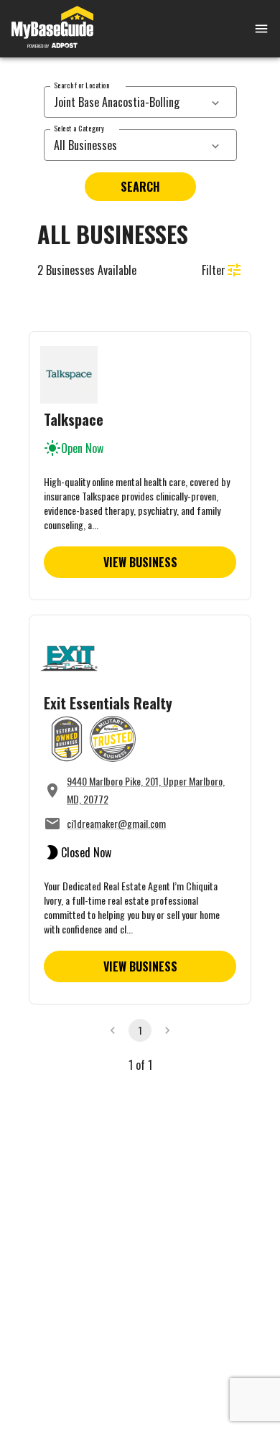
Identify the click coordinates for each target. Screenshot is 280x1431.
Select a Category (79, 128)
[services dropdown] (215, 101)
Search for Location (81, 85)
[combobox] (124, 102)
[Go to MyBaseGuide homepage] (52, 29)
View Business (140, 562)
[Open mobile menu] (244, 29)
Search (140, 186)
